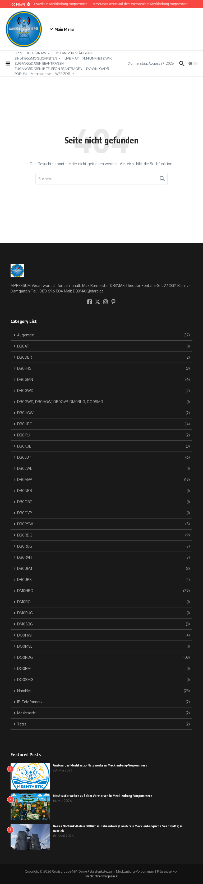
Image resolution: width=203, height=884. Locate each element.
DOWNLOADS (97, 68)
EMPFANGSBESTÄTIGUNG (73, 53)
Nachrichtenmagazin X (101, 876)
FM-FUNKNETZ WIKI (97, 58)
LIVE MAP (71, 58)
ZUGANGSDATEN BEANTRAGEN (39, 63)
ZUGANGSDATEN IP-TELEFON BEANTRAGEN (48, 68)
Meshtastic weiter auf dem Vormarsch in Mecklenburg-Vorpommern (102, 796)
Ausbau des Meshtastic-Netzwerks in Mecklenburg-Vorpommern (100, 765)
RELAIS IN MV (36, 53)
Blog (18, 53)
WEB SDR (62, 73)
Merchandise (41, 73)
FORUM (21, 73)
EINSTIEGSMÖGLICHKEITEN (36, 58)
